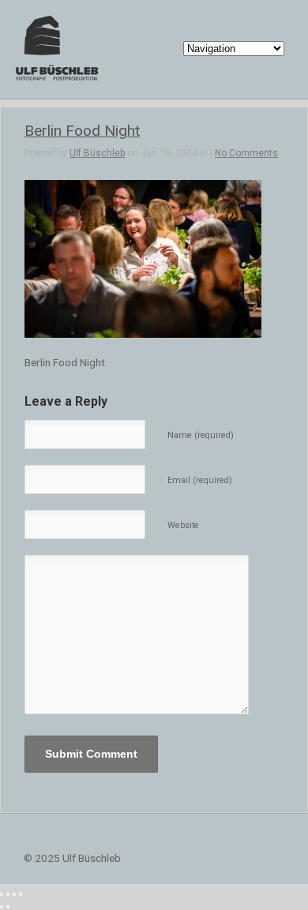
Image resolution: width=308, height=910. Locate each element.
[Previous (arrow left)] (1, 906)
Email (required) (199, 480)
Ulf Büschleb (97, 153)
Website (183, 525)
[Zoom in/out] (20, 894)
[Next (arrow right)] (7, 906)
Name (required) (200, 435)
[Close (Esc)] (1, 894)
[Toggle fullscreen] (14, 894)
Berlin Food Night (82, 131)
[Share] (7, 894)
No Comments (246, 153)
